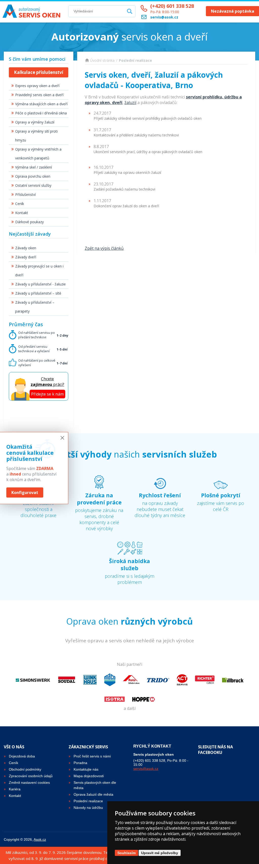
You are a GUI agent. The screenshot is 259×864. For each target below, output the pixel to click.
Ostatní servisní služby (33, 185)
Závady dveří (25, 257)
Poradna (80, 763)
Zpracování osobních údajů (31, 776)
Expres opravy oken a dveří (37, 85)
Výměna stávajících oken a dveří (41, 103)
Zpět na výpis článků (104, 248)
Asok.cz (40, 839)
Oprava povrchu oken (32, 176)
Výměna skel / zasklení (33, 167)
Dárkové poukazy (29, 221)
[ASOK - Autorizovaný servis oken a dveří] (33, 11)
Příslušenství (25, 194)
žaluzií (130, 102)
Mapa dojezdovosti (89, 776)
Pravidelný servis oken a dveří (39, 94)
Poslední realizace (135, 60)
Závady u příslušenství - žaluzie (40, 284)
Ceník (19, 203)
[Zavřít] (62, 438)
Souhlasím (126, 853)
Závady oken (25, 247)
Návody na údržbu (88, 808)
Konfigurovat (24, 492)
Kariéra (14, 789)
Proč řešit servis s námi (92, 756)
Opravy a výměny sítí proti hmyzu (36, 135)
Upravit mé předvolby (159, 853)
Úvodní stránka (102, 60)
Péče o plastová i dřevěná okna (41, 113)
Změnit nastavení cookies (29, 782)
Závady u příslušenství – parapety (34, 307)
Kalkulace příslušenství (38, 72)
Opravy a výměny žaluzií (34, 122)
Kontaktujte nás (86, 769)
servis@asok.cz (145, 769)
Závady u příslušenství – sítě (38, 293)
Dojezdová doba (22, 756)
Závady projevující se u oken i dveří (39, 270)
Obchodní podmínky (25, 769)
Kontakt (21, 212)
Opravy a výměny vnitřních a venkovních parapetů (38, 153)
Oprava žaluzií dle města (93, 794)
